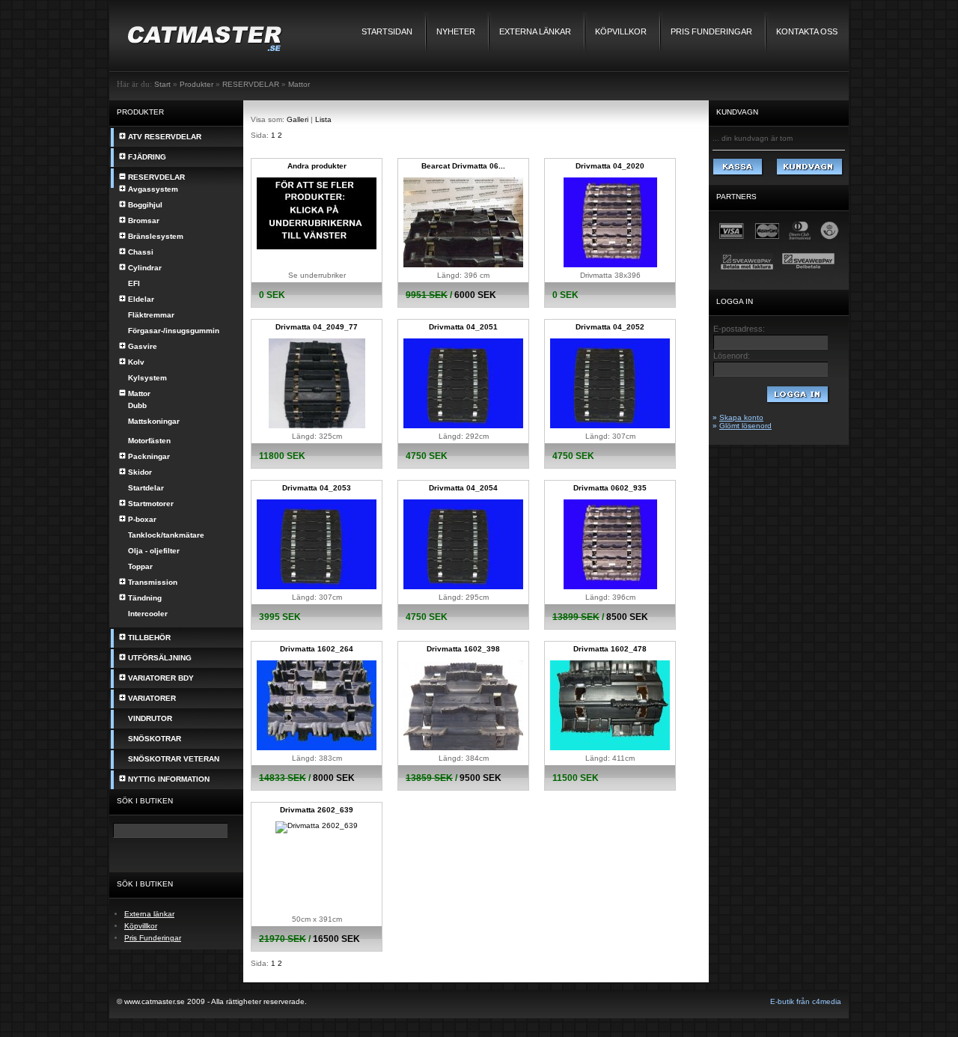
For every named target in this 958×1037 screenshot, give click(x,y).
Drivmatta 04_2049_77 (316, 327)
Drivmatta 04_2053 (316, 488)
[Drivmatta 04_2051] (463, 426)
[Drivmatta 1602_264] (316, 747)
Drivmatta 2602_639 (316, 810)
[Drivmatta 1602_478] (610, 747)
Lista (323, 119)
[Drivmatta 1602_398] (463, 747)
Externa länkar (535, 31)
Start (162, 84)
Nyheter (455, 31)
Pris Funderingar (711, 31)
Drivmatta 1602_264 (316, 649)
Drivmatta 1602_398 (463, 649)
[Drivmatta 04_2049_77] (317, 426)
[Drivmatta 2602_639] (316, 825)
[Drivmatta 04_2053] (316, 587)
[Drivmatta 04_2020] (610, 265)
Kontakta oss (807, 31)
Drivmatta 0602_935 (610, 488)
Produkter (196, 84)
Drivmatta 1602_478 (610, 649)
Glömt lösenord (745, 426)
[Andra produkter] (316, 247)
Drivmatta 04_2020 (610, 166)
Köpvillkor (621, 31)
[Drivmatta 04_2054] (463, 587)
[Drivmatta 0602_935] (610, 587)
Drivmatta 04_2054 (463, 488)
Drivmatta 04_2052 (610, 327)
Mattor (299, 84)
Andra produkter (317, 166)
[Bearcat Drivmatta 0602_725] (463, 265)
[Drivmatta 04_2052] (610, 426)
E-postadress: (739, 328)
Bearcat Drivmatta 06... (463, 166)
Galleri (297, 119)
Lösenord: (731, 355)
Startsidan (386, 31)
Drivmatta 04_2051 (463, 327)
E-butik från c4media (805, 1001)
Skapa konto (741, 417)
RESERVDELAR (250, 84)
